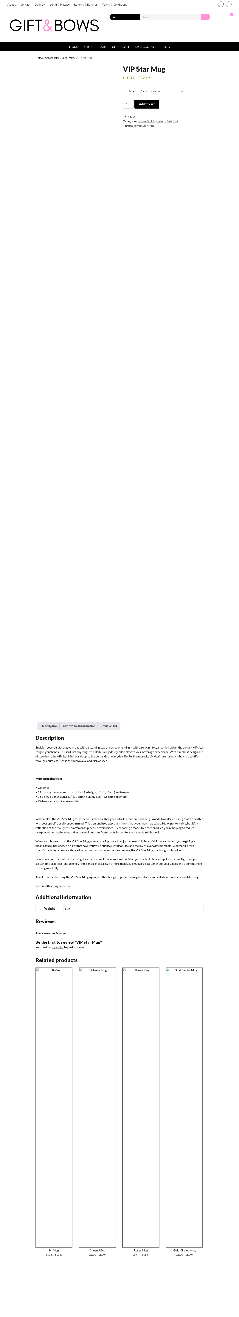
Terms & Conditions (114, 4)
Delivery (40, 4)
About (11, 4)
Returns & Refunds (85, 4)
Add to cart (147, 104)
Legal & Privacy (60, 4)
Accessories (52, 57)
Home (74, 46)
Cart (103, 46)
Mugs (162, 121)
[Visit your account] (221, 16)
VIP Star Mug (145, 125)
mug (133, 125)
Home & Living (147, 121)
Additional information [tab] (79, 726)
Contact (25, 4)
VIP (71, 57)
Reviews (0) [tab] (108, 726)
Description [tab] (49, 726)
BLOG (166, 46)
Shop (88, 46)
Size (132, 91)
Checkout (121, 46)
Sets (64, 57)
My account (145, 46)
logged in (57, 947)
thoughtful (63, 828)
